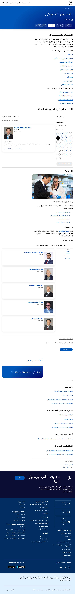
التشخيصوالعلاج (60, 25)
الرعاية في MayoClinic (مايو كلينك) (41, 25)
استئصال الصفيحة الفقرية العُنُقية (64, 391)
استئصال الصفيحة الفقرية (66, 415)
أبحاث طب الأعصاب (63, 219)
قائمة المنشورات (63, 231)
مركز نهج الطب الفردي (63, 212)
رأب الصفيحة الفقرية (67, 395)
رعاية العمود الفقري (66, 70)
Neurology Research (66, 96)
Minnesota (67, 256)
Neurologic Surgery (66, 92)
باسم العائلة (59, 130)
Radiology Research (66, 103)
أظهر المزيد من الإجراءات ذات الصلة (63, 427)
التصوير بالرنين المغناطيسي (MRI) (64, 423)
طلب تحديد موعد (66, 349)
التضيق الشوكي (59, 15)
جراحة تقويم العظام (66, 66)
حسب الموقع (59, 122)
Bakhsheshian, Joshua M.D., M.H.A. (33, 253)
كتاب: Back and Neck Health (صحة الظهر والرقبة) (59, 450)
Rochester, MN (63, 126)
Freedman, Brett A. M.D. (36, 286)
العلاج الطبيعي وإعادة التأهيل (63, 58)
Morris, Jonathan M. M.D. (35, 302)
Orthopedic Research (65, 100)
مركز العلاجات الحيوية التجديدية (60, 216)
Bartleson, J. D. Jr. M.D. (36, 269)
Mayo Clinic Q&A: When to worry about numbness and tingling (55, 439)
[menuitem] (68, 25)
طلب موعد (67, 19)
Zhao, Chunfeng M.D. (37, 319)
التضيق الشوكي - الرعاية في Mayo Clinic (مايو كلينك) (59, 343)
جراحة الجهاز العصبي (66, 62)
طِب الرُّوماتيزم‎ (68, 81)
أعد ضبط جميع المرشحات (64, 164)
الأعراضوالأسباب (68, 25)
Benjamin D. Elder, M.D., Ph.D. (22, 127)
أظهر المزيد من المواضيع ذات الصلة (63, 403)
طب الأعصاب (68, 73)
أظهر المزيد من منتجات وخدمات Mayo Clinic (61, 454)
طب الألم (70, 77)
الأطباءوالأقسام (51, 25)
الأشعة (70, 55)
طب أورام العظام (67, 85)
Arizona (68, 251)
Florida (68, 253)
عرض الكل (67, 258)
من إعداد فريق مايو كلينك (66, 339)
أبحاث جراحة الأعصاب (63, 222)
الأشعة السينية (68, 419)
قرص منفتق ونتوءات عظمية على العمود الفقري (60, 399)
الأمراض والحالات (66, 9)
